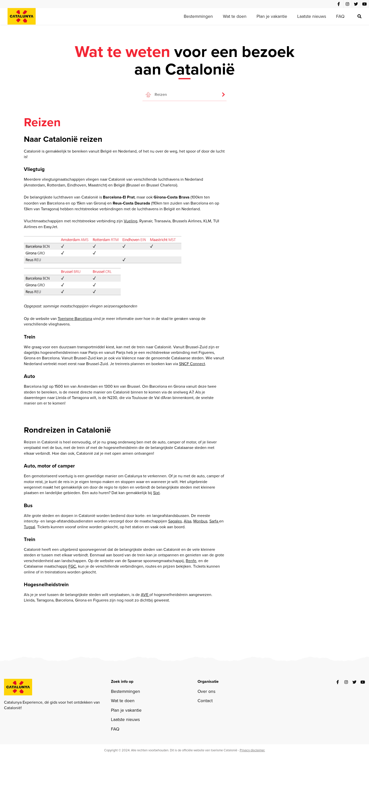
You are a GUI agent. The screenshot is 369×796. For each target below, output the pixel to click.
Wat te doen (235, 16)
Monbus (200, 521)
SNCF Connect (192, 363)
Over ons (206, 691)
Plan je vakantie (272, 16)
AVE (145, 594)
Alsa (187, 521)
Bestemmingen (198, 16)
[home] (22, 16)
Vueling (130, 221)
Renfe (191, 560)
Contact (205, 700)
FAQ (340, 16)
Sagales (175, 521)
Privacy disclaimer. (252, 750)
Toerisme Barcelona (75, 318)
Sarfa (214, 521)
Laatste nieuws (311, 16)
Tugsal (29, 526)
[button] (184, 92)
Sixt (156, 492)
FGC (72, 566)
